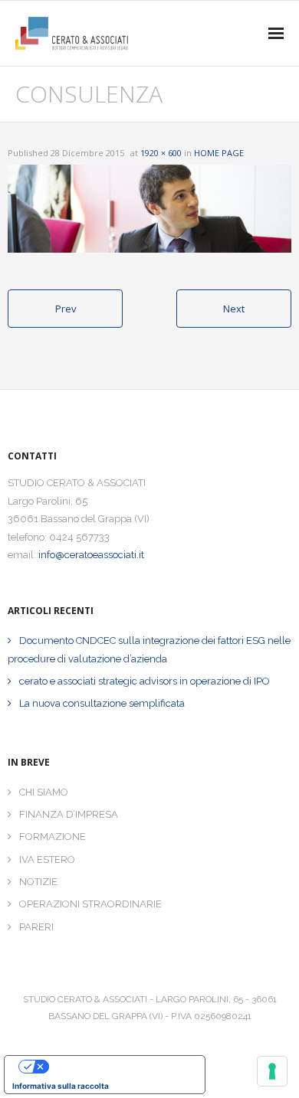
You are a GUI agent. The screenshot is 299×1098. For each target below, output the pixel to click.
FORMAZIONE (52, 836)
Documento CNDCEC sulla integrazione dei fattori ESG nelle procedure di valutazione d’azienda (149, 649)
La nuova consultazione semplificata (102, 703)
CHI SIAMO (43, 792)
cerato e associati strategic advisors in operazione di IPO (144, 681)
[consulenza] (149, 209)
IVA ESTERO (47, 859)
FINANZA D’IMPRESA (68, 814)
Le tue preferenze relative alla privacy (120, 1066)
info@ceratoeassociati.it (91, 554)
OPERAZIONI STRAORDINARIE (90, 904)
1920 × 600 (161, 152)
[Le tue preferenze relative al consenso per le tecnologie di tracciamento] (272, 1071)
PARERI (36, 927)
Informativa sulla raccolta (60, 1085)
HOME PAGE (219, 152)
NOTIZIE (38, 881)
